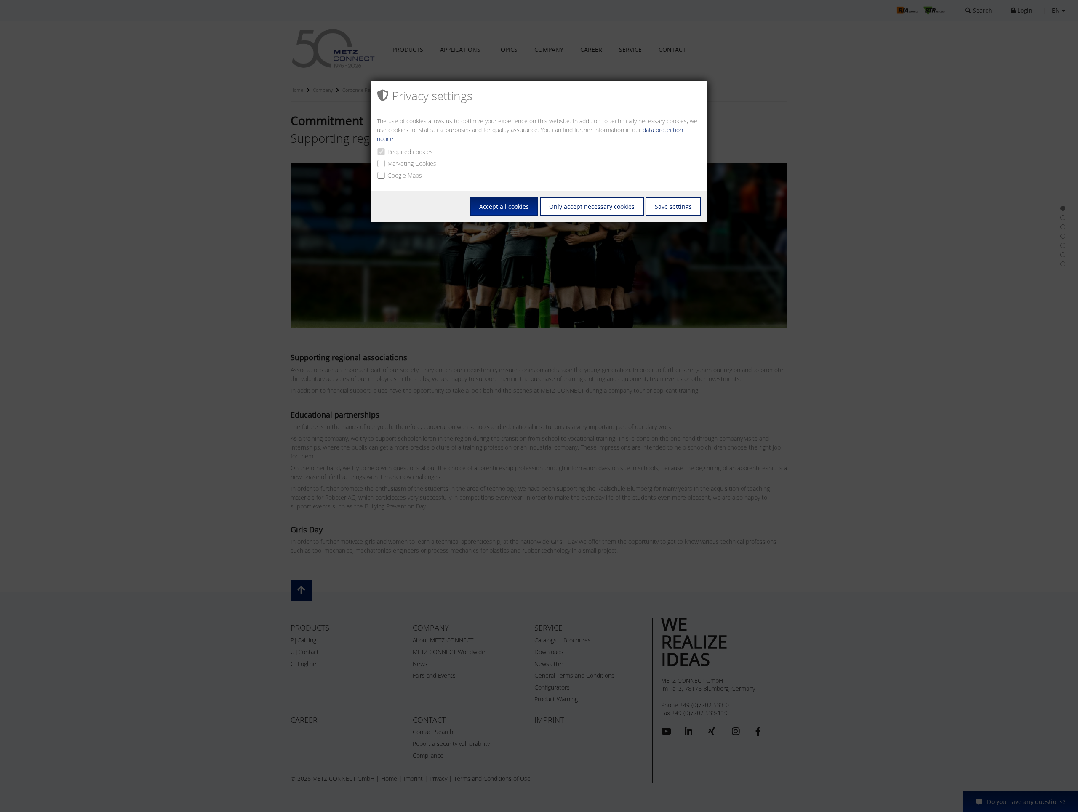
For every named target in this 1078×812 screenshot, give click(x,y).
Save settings (673, 206)
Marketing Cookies (411, 164)
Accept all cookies (504, 206)
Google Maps (404, 175)
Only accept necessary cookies (592, 206)
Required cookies (410, 152)
